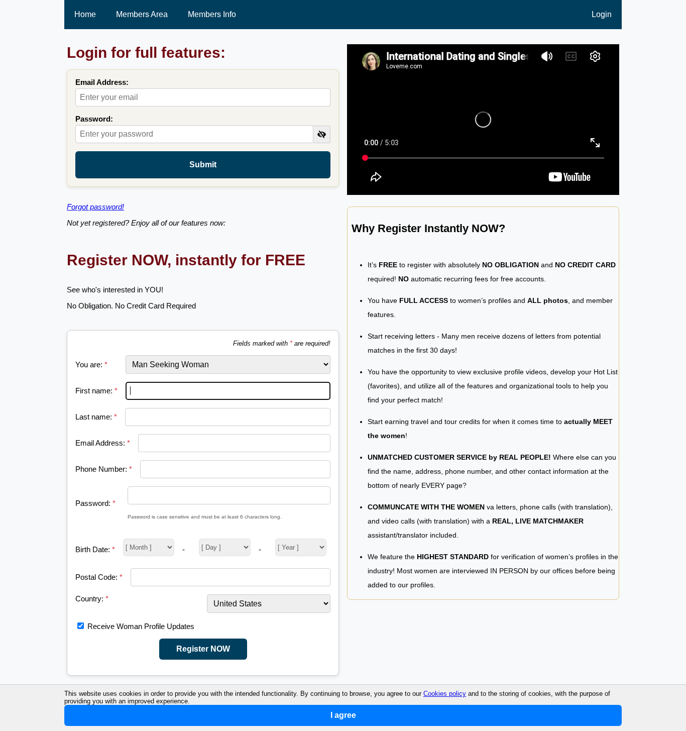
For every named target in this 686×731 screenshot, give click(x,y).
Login (602, 14)
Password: (94, 119)
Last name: (96, 416)
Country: (91, 598)
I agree (343, 715)
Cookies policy (444, 693)
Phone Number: (103, 469)
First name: (96, 390)
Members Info (212, 14)
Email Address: (102, 82)
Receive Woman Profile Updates (140, 626)
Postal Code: (99, 577)
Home (85, 14)
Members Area (142, 14)
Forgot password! (95, 206)
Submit (202, 164)
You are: (91, 364)
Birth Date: (95, 549)
